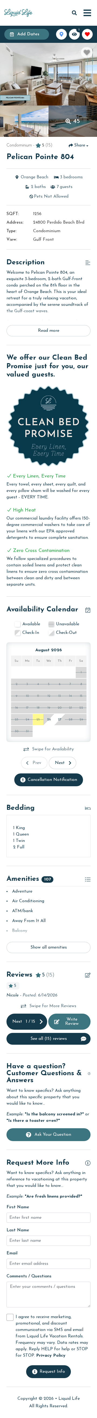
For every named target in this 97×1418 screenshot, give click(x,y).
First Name (17, 1207)
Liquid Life (69, 1399)
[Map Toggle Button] (61, 34)
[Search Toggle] (74, 12)
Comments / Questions (28, 1276)
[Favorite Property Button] (87, 52)
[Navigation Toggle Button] (87, 12)
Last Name (17, 1230)
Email (12, 1253)
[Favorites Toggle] (87, 34)
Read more (48, 331)
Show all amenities (48, 947)
